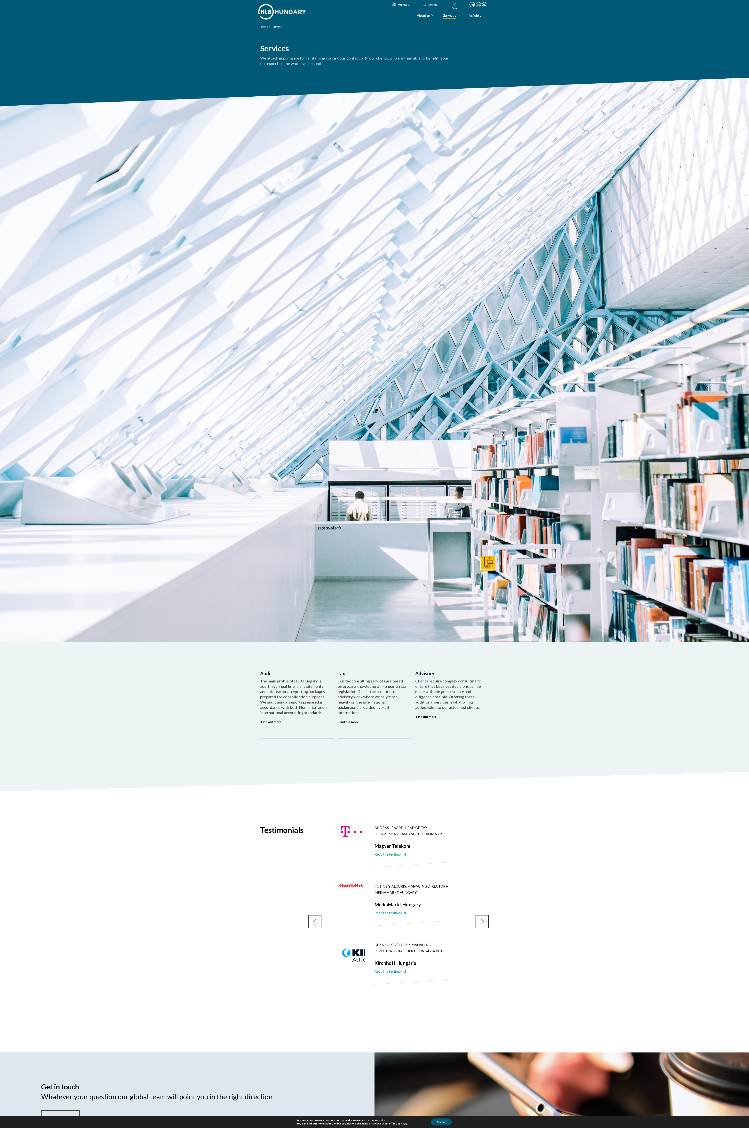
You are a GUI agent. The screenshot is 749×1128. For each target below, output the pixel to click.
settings (401, 1123)
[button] (456, 6)
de (484, 4)
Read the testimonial (390, 854)
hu (472, 4)
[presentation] (314, 921)
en (478, 4)
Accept (441, 1122)
